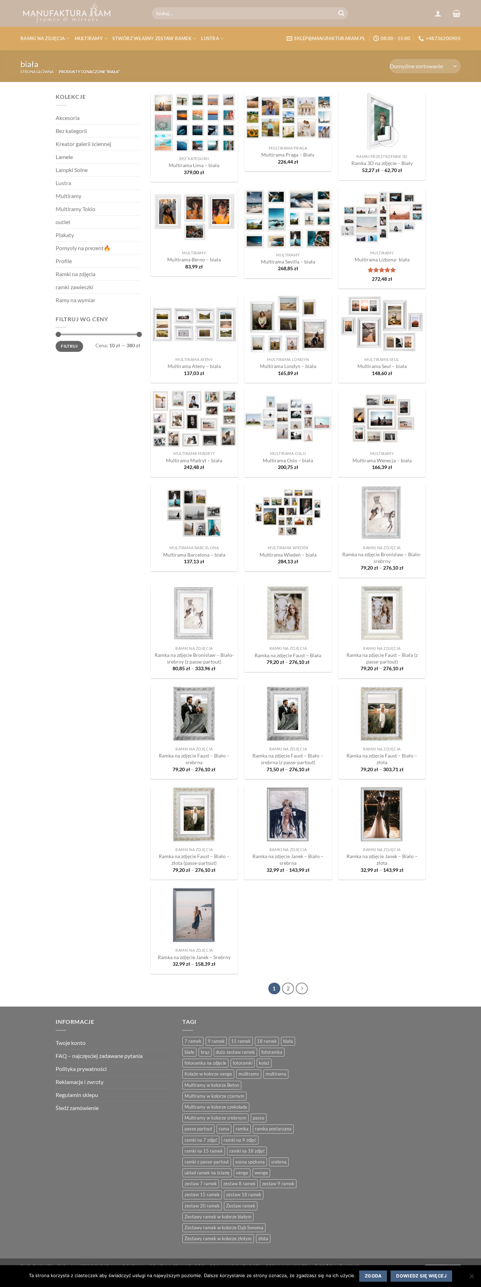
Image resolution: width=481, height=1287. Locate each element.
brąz (205, 1052)
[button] (438, 13)
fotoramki (242, 1063)
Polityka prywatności (81, 1068)
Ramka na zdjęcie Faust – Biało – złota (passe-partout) (194, 859)
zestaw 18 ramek (243, 1194)
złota (263, 1238)
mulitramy (248, 1074)
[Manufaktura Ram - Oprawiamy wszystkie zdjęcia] (81, 13)
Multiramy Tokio (75, 208)
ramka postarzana (273, 1128)
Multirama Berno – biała (194, 259)
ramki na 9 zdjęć (240, 1140)
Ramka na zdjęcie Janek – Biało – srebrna (288, 859)
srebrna (279, 1162)
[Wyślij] (342, 13)
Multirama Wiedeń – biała (288, 555)
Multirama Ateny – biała (194, 366)
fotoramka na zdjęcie (205, 1063)
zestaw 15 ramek (202, 1194)
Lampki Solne (72, 169)
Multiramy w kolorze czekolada (216, 1107)
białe (189, 1052)
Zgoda (373, 1276)
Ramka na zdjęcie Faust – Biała (288, 655)
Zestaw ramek (240, 1206)
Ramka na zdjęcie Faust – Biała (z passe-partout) (382, 658)
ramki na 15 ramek (204, 1151)
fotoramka (271, 1052)
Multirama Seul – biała (382, 366)
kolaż (264, 1063)
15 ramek (241, 1041)
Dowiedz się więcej (421, 1276)
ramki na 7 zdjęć (201, 1140)
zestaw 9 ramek (278, 1183)
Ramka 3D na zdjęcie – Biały (382, 163)
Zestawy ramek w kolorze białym (218, 1216)
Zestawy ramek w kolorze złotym (218, 1238)
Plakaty (65, 235)
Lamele (64, 156)
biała (288, 1041)
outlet (63, 221)
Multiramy (89, 38)
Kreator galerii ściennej (83, 143)
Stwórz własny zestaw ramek (152, 38)
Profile (64, 261)
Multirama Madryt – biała (194, 460)
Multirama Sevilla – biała (288, 262)
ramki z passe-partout (207, 1162)
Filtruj (69, 346)
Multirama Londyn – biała (288, 366)
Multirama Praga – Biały (287, 155)
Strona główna (37, 71)
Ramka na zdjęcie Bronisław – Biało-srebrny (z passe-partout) (194, 658)
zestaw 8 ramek (239, 1183)
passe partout (198, 1128)
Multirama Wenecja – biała (382, 460)
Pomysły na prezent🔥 (83, 248)
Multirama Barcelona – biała (194, 555)
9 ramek (216, 1041)
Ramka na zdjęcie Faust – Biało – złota (381, 759)
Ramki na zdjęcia (42, 38)
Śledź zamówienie (77, 1107)
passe (258, 1118)
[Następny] (302, 989)
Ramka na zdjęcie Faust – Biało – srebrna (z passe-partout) (287, 759)
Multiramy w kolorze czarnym (214, 1096)
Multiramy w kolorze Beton (212, 1085)
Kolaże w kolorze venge (208, 1074)
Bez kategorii (71, 130)
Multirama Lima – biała (194, 165)
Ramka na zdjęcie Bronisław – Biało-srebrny (381, 557)
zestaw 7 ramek (201, 1183)
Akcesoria (68, 117)
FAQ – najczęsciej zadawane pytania (99, 1055)
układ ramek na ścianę (207, 1172)
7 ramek (193, 1041)
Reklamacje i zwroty (80, 1081)
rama (224, 1128)
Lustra (210, 38)
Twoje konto (71, 1042)
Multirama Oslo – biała (288, 460)
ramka (242, 1128)
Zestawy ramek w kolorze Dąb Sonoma (224, 1227)
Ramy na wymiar (75, 300)
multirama (276, 1074)
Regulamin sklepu (77, 1094)
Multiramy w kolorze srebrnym (215, 1118)
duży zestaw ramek (235, 1052)
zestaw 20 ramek (202, 1206)
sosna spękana (250, 1162)
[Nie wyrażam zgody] (471, 1278)
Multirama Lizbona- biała (382, 259)
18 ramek (267, 1041)
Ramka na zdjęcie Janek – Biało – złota (382, 859)
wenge (261, 1172)
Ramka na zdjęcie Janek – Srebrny (194, 957)
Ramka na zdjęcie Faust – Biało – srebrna (194, 759)
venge (242, 1172)
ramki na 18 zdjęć (247, 1151)
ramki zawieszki (74, 287)
